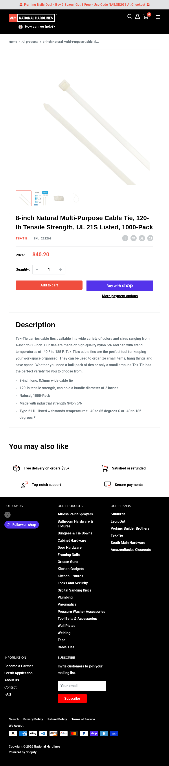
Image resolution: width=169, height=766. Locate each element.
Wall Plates (66, 626)
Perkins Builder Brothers (130, 528)
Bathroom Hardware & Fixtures (75, 523)
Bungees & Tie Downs (75, 533)
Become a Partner (18, 666)
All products (30, 41)
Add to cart (49, 285)
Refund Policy (57, 719)
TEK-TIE (21, 238)
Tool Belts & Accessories (77, 619)
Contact (10, 687)
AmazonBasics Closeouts (131, 550)
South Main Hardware (128, 543)
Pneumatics (67, 604)
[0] (145, 16)
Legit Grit (118, 521)
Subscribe (72, 698)
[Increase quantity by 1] (60, 269)
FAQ (7, 694)
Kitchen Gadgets (71, 569)
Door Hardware (70, 547)
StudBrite (118, 514)
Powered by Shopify (23, 752)
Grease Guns (68, 562)
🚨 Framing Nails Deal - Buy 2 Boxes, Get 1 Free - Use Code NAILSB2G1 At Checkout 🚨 (84, 5)
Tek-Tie (117, 535)
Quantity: (23, 269)
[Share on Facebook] (125, 238)
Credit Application (18, 673)
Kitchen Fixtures (70, 576)
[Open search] (129, 16)
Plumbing (65, 597)
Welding (64, 633)
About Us (11, 680)
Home (13, 41)
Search (14, 719)
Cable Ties (66, 647)
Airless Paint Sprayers (75, 514)
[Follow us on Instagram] (7, 514)
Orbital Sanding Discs (74, 590)
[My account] (137, 16)
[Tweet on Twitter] (142, 238)
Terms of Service (83, 719)
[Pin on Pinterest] (133, 238)
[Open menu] (158, 17)
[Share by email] (150, 238)
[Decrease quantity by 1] (37, 269)
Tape (62, 640)
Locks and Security (73, 583)
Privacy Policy (33, 719)
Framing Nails (69, 555)
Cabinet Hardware (72, 540)
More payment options (120, 296)
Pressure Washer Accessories (81, 612)
